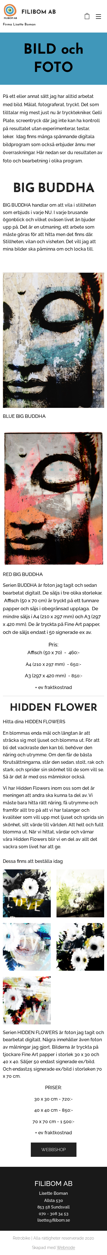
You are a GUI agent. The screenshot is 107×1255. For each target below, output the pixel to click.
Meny (98, 16)
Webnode (66, 1247)
